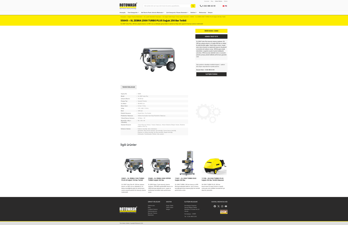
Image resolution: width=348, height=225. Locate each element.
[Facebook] (215, 206)
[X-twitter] (218, 206)
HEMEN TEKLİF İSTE (211, 36)
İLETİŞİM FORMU (211, 74)
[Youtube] (226, 206)
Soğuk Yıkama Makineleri (135, 16)
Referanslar (202, 12)
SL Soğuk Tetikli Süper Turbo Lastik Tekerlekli (176, 16)
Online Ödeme (218, 1)
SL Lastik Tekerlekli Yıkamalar (152, 16)
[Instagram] (222, 206)
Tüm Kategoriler (133, 12)
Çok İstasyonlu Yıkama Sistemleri (176, 12)
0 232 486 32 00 (208, 6)
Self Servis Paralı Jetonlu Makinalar (152, 12)
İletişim (225, 1)
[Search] (193, 6)
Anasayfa (122, 12)
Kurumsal (206, 1)
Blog (212, 1)
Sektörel (193, 12)
